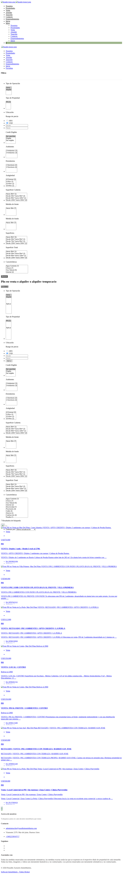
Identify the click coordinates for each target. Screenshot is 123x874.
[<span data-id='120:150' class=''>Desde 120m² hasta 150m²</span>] (16, 200)
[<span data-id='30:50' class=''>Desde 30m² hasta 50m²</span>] (16, 196)
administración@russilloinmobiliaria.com (21, 828)
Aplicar (9, 361)
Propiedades (10, 8)
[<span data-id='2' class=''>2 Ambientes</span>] (11, 151)
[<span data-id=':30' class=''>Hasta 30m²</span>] (16, 194)
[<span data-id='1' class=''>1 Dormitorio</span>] (11, 165)
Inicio (8, 21)
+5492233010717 (12, 836)
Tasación (9, 15)
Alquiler (9, 13)
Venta (8, 10)
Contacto (9, 17)
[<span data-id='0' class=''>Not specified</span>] (10, 136)
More (8, 23)
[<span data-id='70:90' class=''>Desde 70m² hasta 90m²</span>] (16, 241)
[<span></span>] (9, 304)
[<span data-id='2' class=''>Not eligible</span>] (10, 140)
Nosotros (9, 6)
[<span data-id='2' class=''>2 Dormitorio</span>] (11, 167)
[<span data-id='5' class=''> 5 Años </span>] (11, 182)
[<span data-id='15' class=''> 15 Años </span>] (11, 184)
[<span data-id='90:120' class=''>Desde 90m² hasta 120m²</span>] (16, 198)
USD (11, 123)
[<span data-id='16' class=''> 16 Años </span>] (11, 186)
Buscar (4, 276)
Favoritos (9, 68)
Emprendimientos (12, 19)
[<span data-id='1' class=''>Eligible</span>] (10, 138)
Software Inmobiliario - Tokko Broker (15, 872)
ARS (10, 121)
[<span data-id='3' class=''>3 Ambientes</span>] (11, 153)
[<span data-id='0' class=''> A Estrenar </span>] (11, 180)
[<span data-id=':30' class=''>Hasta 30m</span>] (11, 208)
